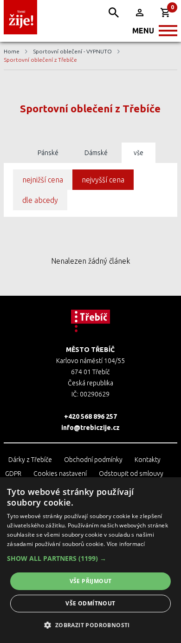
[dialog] (90, 560)
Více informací (126, 544)
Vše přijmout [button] (91, 581)
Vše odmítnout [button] (90, 603)
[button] (90, 558)
